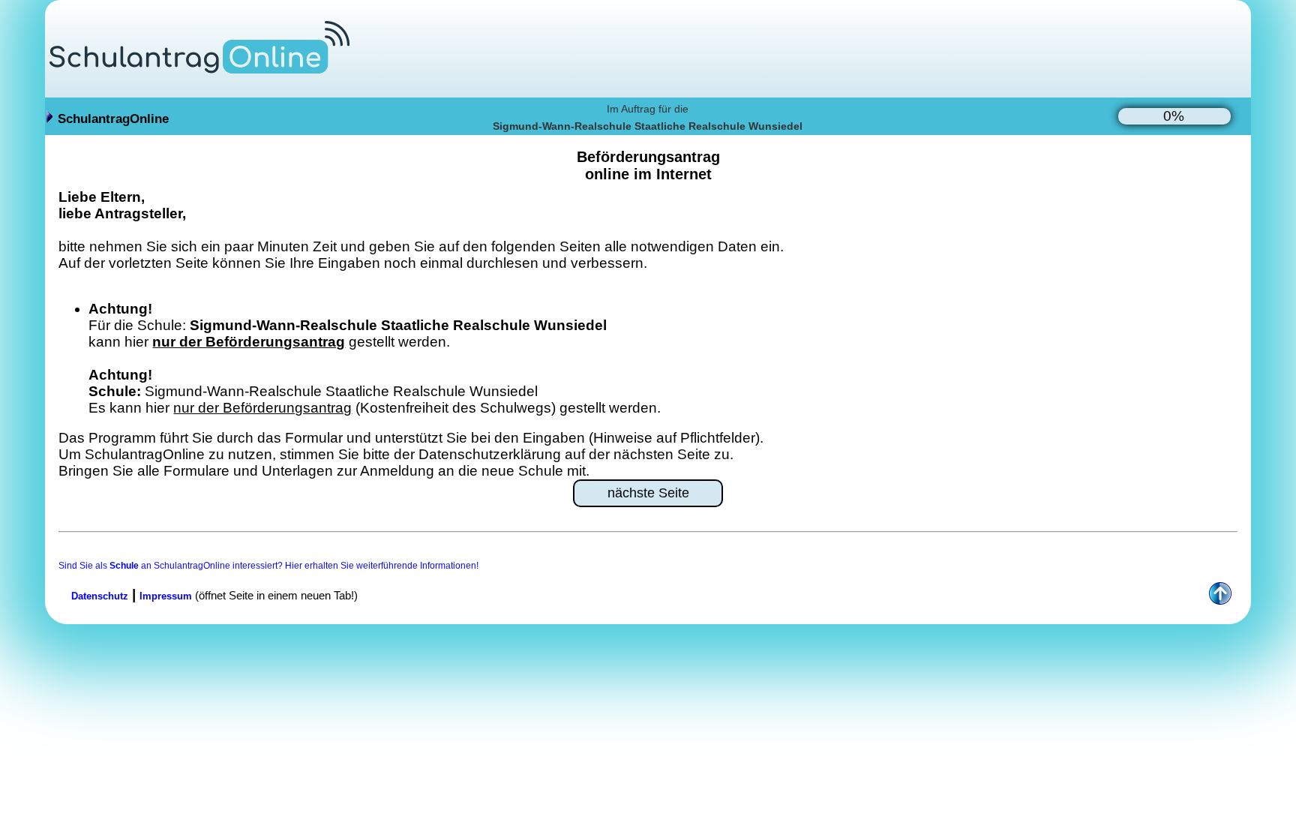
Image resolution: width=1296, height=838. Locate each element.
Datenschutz (99, 596)
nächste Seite (648, 492)
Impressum (166, 596)
